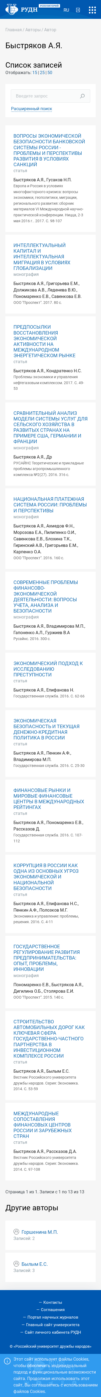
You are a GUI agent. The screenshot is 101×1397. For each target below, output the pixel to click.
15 (34, 72)
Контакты (52, 1302)
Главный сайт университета (52, 1324)
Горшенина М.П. (40, 1232)
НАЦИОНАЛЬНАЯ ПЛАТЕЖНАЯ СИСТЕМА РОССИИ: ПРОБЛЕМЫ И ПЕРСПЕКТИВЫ (50, 504)
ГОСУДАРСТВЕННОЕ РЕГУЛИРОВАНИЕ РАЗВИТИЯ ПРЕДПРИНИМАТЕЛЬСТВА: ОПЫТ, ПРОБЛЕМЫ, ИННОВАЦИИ (46, 958)
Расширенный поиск (31, 108)
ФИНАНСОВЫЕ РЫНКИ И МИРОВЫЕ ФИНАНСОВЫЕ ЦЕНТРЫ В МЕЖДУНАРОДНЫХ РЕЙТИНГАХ (48, 799)
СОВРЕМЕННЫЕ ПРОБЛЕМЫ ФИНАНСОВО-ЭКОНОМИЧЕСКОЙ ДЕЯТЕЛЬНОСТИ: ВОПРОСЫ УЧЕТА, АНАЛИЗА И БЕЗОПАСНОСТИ (45, 597)
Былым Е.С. (35, 1264)
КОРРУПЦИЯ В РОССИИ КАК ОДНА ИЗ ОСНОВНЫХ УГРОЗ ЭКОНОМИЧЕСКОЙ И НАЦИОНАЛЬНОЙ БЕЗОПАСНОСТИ (46, 877)
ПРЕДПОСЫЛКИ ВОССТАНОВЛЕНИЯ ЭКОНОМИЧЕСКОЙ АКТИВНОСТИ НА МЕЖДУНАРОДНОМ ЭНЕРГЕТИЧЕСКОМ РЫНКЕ (44, 341)
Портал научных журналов (52, 1317)
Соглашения (53, 1309)
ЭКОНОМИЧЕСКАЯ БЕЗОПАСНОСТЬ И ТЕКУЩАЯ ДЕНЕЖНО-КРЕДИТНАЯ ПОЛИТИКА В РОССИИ (46, 729)
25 (42, 72)
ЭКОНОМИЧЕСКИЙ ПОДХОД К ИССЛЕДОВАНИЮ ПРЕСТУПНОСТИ (48, 669)
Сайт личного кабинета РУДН (53, 1332)
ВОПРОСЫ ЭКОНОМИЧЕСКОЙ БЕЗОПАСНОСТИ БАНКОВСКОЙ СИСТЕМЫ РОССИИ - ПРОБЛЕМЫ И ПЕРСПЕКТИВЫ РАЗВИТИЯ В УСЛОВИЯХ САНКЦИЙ (49, 150)
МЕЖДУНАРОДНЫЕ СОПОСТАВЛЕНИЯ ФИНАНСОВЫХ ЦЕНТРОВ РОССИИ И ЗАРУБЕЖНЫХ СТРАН (42, 1125)
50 (49, 72)
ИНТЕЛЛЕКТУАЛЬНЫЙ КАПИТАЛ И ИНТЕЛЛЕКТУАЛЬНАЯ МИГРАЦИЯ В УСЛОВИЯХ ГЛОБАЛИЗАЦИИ (41, 257)
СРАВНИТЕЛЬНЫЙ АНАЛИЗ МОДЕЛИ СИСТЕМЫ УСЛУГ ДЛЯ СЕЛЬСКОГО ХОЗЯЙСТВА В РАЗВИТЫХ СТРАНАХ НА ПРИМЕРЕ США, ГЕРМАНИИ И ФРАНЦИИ (50, 427)
